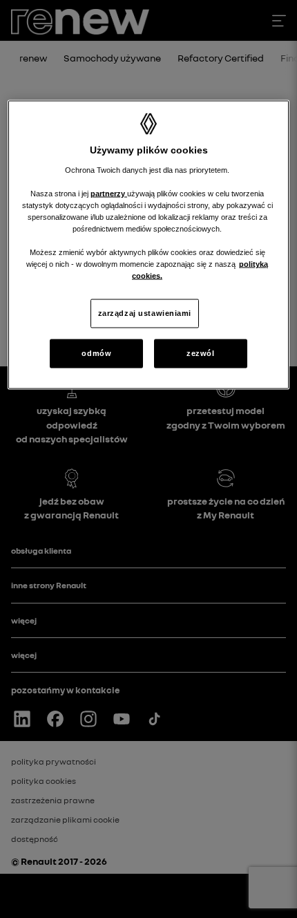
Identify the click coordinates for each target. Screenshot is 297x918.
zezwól (200, 353)
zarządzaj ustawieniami (145, 313)
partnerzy (108, 193)
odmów (96, 353)
